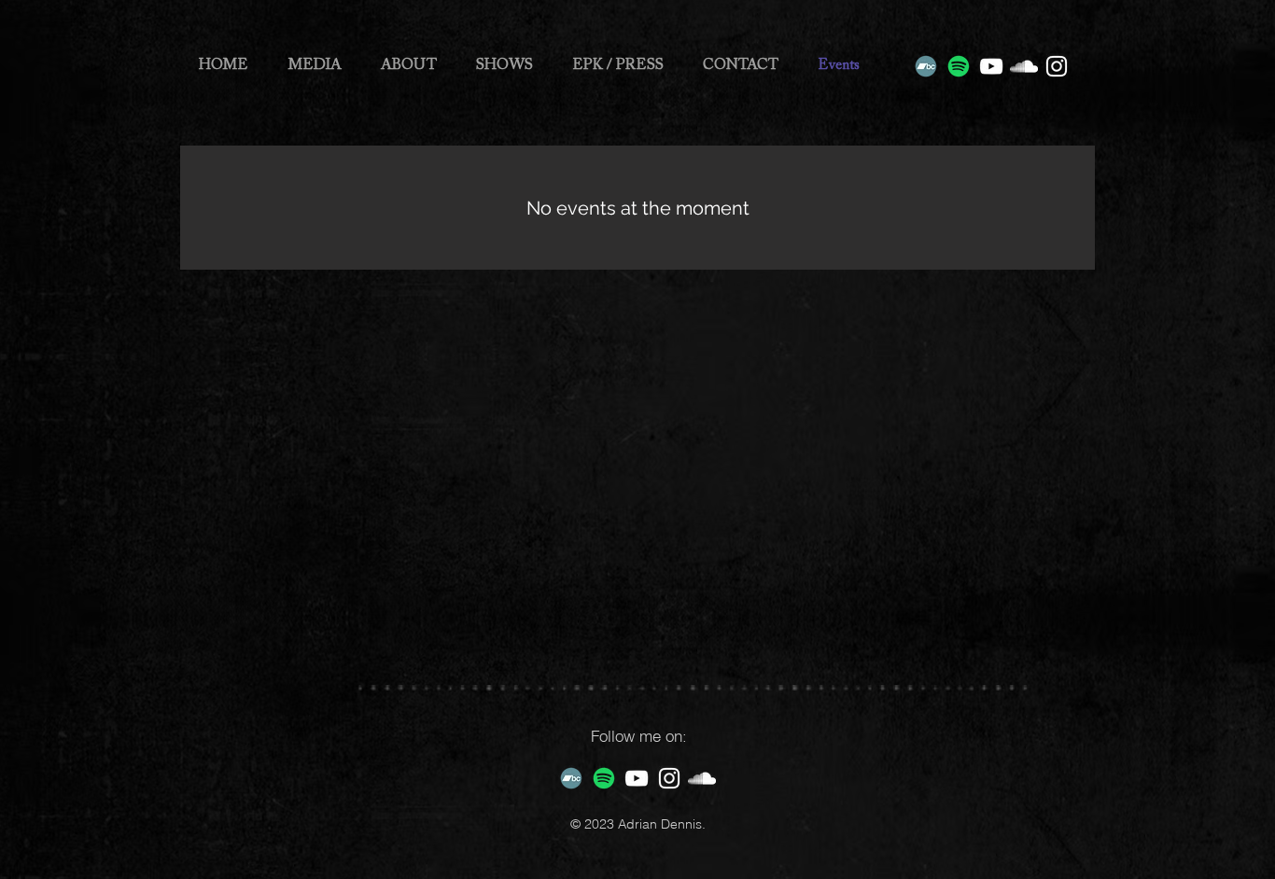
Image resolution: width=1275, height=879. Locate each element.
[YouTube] (991, 66)
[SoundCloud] (1024, 66)
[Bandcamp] (926, 66)
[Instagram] (1057, 66)
